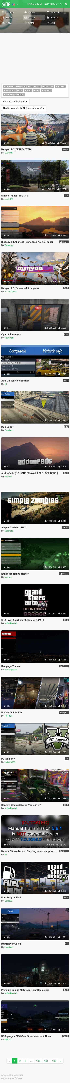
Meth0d (8, 476)
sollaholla (9, 530)
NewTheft (9, 337)
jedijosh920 (10, 761)
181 (46, 1060)
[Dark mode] (61, 4)
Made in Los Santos (11, 1078)
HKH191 (8, 715)
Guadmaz (9, 430)
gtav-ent (8, 576)
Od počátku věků (14, 101)
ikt (6, 383)
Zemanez (9, 245)
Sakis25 (8, 900)
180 (38, 1060)
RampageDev (11, 669)
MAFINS (9, 152)
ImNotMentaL (11, 623)
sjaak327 (9, 198)
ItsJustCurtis (11, 291)
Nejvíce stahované (23, 108)
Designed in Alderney (12, 1075)
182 (54, 1060)
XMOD (8, 1039)
